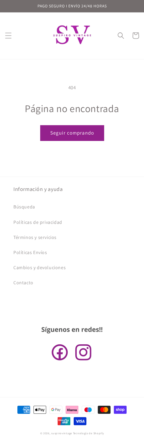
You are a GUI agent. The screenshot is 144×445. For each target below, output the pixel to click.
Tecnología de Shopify (88, 433)
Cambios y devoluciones (39, 267)
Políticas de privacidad (37, 222)
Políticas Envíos (30, 252)
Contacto (23, 283)
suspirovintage (61, 433)
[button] (8, 35)
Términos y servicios (35, 237)
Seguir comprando (72, 133)
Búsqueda (24, 207)
